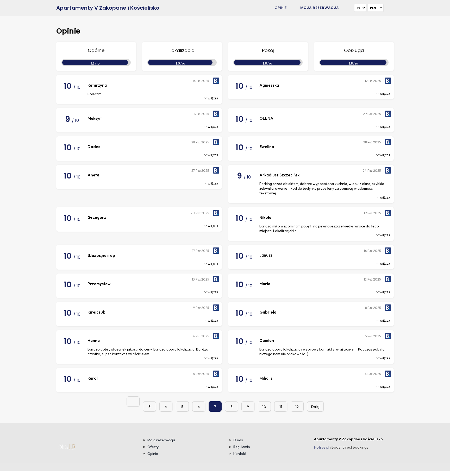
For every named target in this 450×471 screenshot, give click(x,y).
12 (297, 406)
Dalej (315, 406)
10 (264, 406)
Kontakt (239, 453)
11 (280, 406)
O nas (238, 440)
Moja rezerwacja (319, 7)
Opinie (281, 7)
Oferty (153, 446)
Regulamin (241, 446)
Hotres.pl (321, 447)
